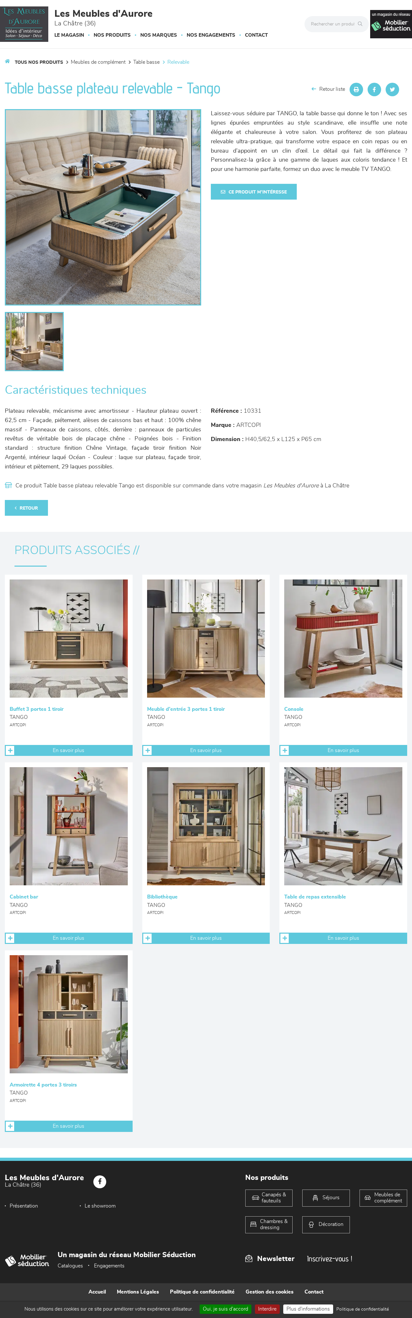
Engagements (109, 1265)
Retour (29, 508)
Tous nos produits (39, 62)
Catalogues (70, 1265)
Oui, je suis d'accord (225, 1309)
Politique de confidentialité (202, 1291)
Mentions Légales (138, 1291)
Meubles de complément (98, 62)
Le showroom (100, 1206)
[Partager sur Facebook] (374, 89)
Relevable (178, 62)
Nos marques (158, 35)
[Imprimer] (356, 89)
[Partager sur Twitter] (392, 89)
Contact (256, 35)
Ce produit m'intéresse (258, 192)
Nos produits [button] (112, 35)
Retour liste (332, 89)
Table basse (146, 62)
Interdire (267, 1309)
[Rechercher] (362, 24)
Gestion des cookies (270, 1291)
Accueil (97, 1291)
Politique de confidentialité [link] (362, 1309)
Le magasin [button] (69, 35)
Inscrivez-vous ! (329, 1258)
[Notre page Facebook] (99, 1181)
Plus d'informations (308, 1309)
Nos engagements (211, 35)
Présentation (24, 1206)
